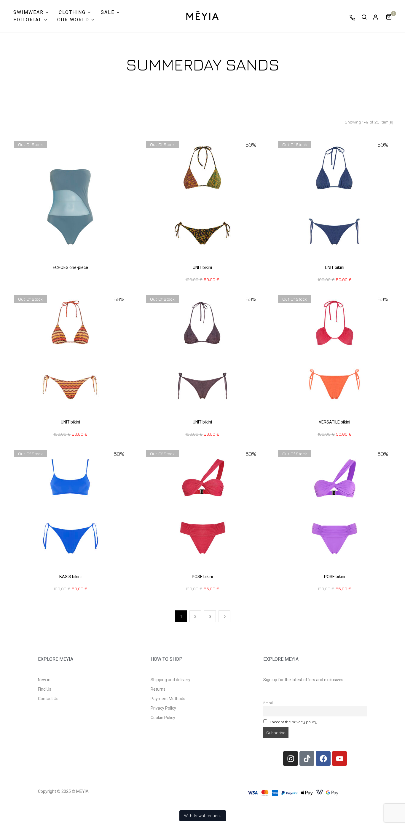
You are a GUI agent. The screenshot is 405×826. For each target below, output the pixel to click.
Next (224, 616)
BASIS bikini (70, 576)
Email (268, 702)
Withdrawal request (202, 815)
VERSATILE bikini (334, 422)
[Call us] (352, 17)
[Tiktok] (306, 758)
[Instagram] (290, 758)
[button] (391, 16)
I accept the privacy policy (293, 722)
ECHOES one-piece (70, 267)
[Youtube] (339, 758)
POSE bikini (202, 576)
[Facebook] (323, 758)
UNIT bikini (202, 267)
